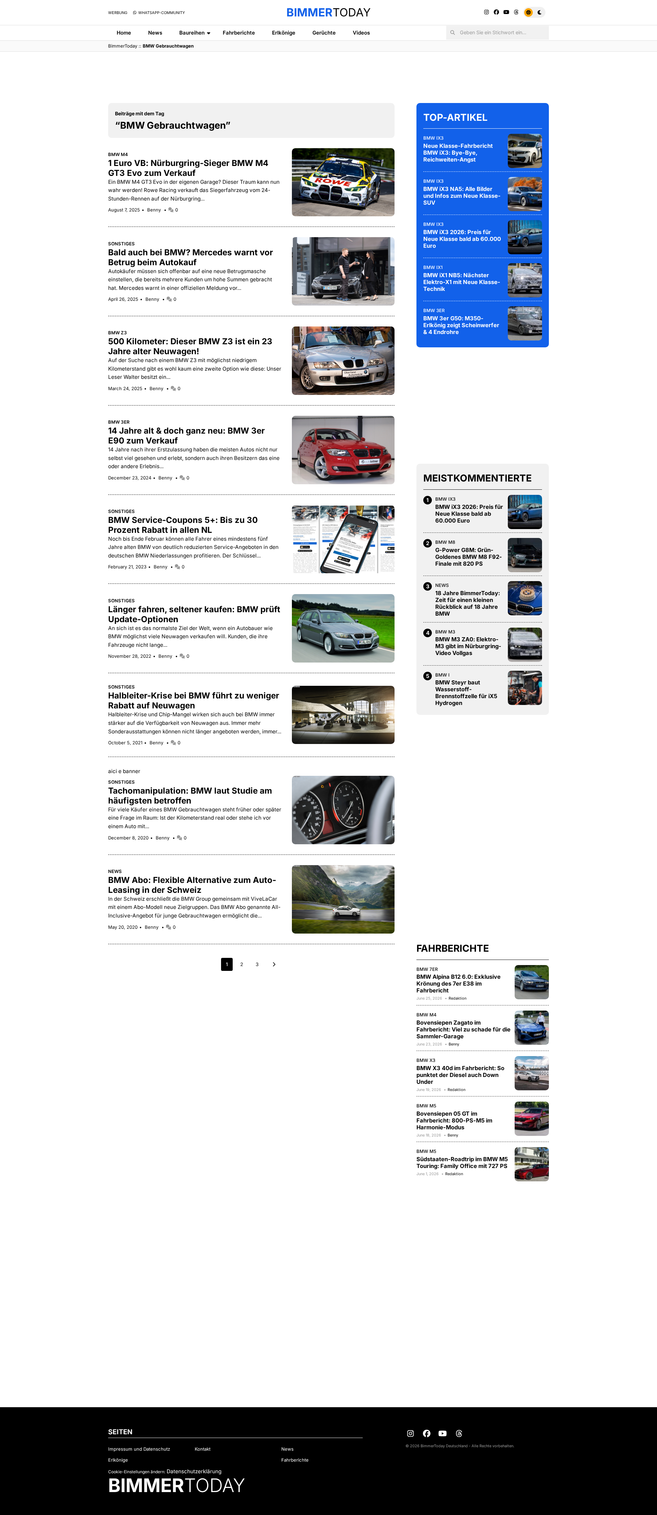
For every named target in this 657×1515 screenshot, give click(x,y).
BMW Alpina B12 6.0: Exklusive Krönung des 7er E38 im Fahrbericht (458, 983)
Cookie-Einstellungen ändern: (136, 1471)
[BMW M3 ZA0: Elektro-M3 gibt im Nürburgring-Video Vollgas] (525, 645)
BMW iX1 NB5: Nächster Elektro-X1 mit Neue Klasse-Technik (461, 282)
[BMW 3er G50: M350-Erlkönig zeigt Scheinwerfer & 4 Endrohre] (525, 323)
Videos (361, 32)
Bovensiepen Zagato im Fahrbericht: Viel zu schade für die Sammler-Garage (463, 1029)
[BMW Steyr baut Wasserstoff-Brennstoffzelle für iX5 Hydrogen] (525, 688)
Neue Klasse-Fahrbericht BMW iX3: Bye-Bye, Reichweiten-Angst (458, 152)
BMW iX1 (432, 267)
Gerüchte (324, 32)
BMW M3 (445, 631)
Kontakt (202, 1449)
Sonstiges (121, 243)
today (328, 12)
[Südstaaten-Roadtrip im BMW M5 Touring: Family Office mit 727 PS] (532, 1164)
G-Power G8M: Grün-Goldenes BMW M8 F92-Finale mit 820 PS (468, 557)
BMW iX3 (433, 138)
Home (124, 32)
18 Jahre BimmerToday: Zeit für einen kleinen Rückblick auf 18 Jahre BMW (467, 603)
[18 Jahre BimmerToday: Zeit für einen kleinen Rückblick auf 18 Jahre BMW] (525, 598)
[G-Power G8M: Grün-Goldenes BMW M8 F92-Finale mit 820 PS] (525, 555)
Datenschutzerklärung (194, 1471)
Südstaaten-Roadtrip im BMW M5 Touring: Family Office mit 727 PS (462, 1162)
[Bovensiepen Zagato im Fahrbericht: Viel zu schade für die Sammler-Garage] (532, 1028)
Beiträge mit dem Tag (139, 113)
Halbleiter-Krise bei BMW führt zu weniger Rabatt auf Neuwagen (193, 700)
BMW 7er (427, 969)
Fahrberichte (239, 32)
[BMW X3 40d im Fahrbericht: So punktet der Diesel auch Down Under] (532, 1073)
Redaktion (457, 998)
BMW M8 (445, 542)
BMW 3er (119, 422)
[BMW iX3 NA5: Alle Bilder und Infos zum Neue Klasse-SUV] (525, 194)
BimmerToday (122, 46)
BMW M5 (426, 1105)
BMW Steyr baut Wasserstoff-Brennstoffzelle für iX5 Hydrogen (466, 692)
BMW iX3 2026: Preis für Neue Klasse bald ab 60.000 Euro (462, 239)
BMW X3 (425, 1060)
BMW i (442, 675)
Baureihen (192, 32)
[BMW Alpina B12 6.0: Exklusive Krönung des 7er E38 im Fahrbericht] (532, 982)
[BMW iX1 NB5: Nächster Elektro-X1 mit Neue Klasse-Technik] (525, 280)
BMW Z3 (117, 332)
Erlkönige (283, 32)
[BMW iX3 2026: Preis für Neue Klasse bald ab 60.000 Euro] (525, 237)
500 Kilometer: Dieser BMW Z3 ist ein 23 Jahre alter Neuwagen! (190, 346)
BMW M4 (118, 154)
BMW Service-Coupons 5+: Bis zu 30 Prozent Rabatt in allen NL (183, 525)
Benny (154, 210)
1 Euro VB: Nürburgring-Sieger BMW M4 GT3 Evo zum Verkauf (188, 168)
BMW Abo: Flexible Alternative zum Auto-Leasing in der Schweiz (192, 885)
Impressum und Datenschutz (139, 1449)
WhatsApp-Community (161, 12)
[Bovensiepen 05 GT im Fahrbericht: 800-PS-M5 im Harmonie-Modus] (532, 1119)
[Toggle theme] (534, 12)
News (155, 32)
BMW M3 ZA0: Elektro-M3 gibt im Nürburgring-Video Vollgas (468, 646)
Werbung (117, 12)
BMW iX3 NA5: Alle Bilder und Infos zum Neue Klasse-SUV (462, 195)
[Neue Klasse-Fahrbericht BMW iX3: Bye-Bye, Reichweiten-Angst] (525, 151)
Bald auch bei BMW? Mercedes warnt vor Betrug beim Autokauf (190, 257)
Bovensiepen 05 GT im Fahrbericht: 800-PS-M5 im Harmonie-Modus (454, 1120)
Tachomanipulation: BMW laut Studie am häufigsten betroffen (190, 796)
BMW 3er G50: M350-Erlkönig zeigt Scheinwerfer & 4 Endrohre (461, 325)
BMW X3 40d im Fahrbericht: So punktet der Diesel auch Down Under (460, 1075)
